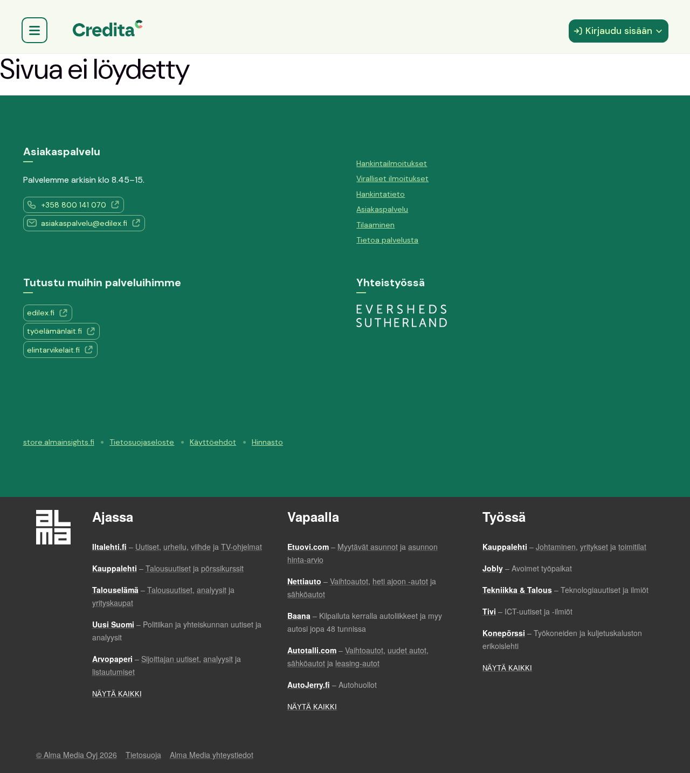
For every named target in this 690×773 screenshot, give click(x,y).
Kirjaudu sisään (618, 30)
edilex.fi (40, 313)
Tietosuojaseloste (141, 442)
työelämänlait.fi (54, 331)
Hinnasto (267, 442)
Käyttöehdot (213, 442)
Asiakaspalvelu (382, 209)
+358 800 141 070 (73, 205)
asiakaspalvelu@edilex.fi (84, 223)
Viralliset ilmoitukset (392, 178)
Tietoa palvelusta (387, 240)
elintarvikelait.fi (53, 350)
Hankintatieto (380, 194)
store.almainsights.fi (58, 442)
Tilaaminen (375, 225)
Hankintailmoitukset (391, 163)
